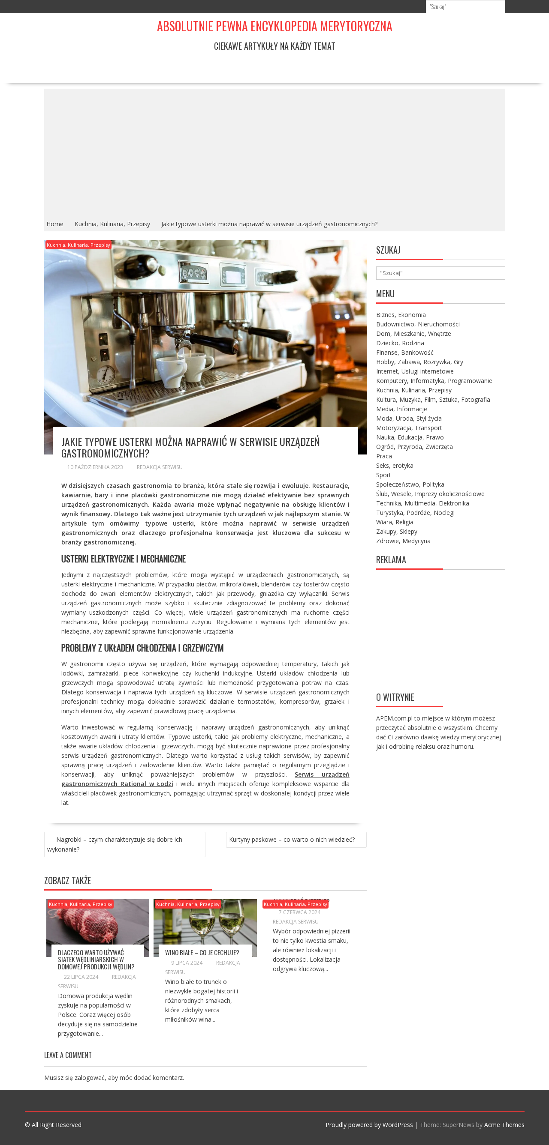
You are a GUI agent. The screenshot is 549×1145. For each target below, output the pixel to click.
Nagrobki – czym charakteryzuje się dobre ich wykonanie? (114, 844)
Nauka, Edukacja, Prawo (410, 437)
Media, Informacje (401, 409)
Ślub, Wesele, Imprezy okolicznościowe (430, 494)
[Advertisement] (274, 153)
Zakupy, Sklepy (396, 531)
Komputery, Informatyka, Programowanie (434, 381)
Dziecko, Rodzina (400, 343)
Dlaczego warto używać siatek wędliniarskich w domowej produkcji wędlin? (96, 959)
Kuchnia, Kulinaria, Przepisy (78, 245)
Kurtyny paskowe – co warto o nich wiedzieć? (292, 839)
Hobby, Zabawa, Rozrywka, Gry (419, 362)
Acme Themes (504, 1125)
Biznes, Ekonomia (401, 315)
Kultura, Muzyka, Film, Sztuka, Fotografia (433, 399)
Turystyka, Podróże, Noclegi (415, 512)
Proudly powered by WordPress (369, 1125)
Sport (383, 475)
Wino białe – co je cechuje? (202, 952)
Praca (384, 456)
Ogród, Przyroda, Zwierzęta (414, 446)
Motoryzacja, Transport (409, 428)
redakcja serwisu (160, 467)
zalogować (90, 1077)
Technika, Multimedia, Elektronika (422, 503)
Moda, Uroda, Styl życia (409, 418)
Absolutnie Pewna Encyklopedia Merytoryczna (274, 26)
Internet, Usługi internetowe (415, 371)
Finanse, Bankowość (405, 352)
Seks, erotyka (394, 465)
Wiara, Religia (394, 522)
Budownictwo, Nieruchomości (418, 324)
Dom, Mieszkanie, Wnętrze (413, 333)
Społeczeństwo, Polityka (410, 484)
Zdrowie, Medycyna (403, 541)
